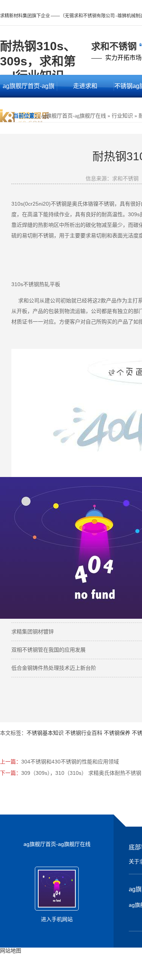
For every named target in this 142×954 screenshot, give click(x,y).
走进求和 (85, 86)
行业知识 (122, 116)
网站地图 (10, 951)
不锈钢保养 (117, 733)
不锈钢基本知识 (45, 733)
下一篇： (10, 773)
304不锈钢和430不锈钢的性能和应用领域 (70, 762)
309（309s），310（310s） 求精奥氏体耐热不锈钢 (81, 773)
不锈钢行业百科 (83, 733)
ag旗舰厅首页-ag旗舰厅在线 (29, 90)
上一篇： (10, 762)
